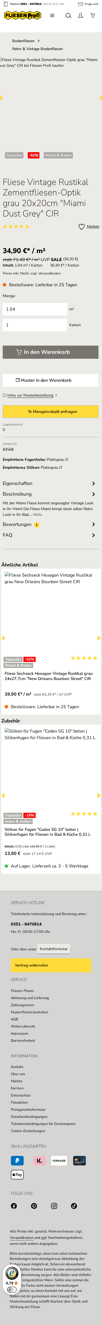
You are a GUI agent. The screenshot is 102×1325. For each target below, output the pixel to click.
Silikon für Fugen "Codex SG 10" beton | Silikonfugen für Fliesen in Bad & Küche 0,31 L (48, 832)
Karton (75, 325)
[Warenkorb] (92, 15)
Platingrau (56, 459)
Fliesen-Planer (22, 990)
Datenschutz (21, 1095)
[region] (51, 637)
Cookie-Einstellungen (28, 1131)
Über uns (18, 1074)
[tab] (50, 504)
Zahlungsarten (22, 1005)
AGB (14, 1019)
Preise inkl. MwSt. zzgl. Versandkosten (32, 273)
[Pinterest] (41, 1207)
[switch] (12, 1290)
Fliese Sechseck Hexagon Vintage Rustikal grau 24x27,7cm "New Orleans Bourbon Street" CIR (48, 676)
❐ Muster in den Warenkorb (43, 380)
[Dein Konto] (80, 15)
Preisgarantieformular (28, 1109)
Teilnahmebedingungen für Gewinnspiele (43, 1123)
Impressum (19, 1033)
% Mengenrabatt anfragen (52, 411)
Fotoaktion (19, 1102)
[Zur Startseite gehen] (22, 15)
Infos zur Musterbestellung (30, 395)
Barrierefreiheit (23, 1040)
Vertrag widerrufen (31, 965)
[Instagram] (61, 1207)
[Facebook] (21, 1207)
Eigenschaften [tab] (17, 483)
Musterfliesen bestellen (29, 1012)
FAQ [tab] (7, 535)
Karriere (17, 1088)
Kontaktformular (54, 948)
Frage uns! (91, 4)
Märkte (16, 1081)
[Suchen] (68, 15)
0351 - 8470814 (30, 4)
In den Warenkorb (47, 352)
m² (71, 309)
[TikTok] (81, 1207)
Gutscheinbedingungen (29, 1116)
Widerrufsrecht (23, 1026)
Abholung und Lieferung (30, 998)
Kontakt (17, 1066)
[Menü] (52, 15)
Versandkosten (21, 1237)
